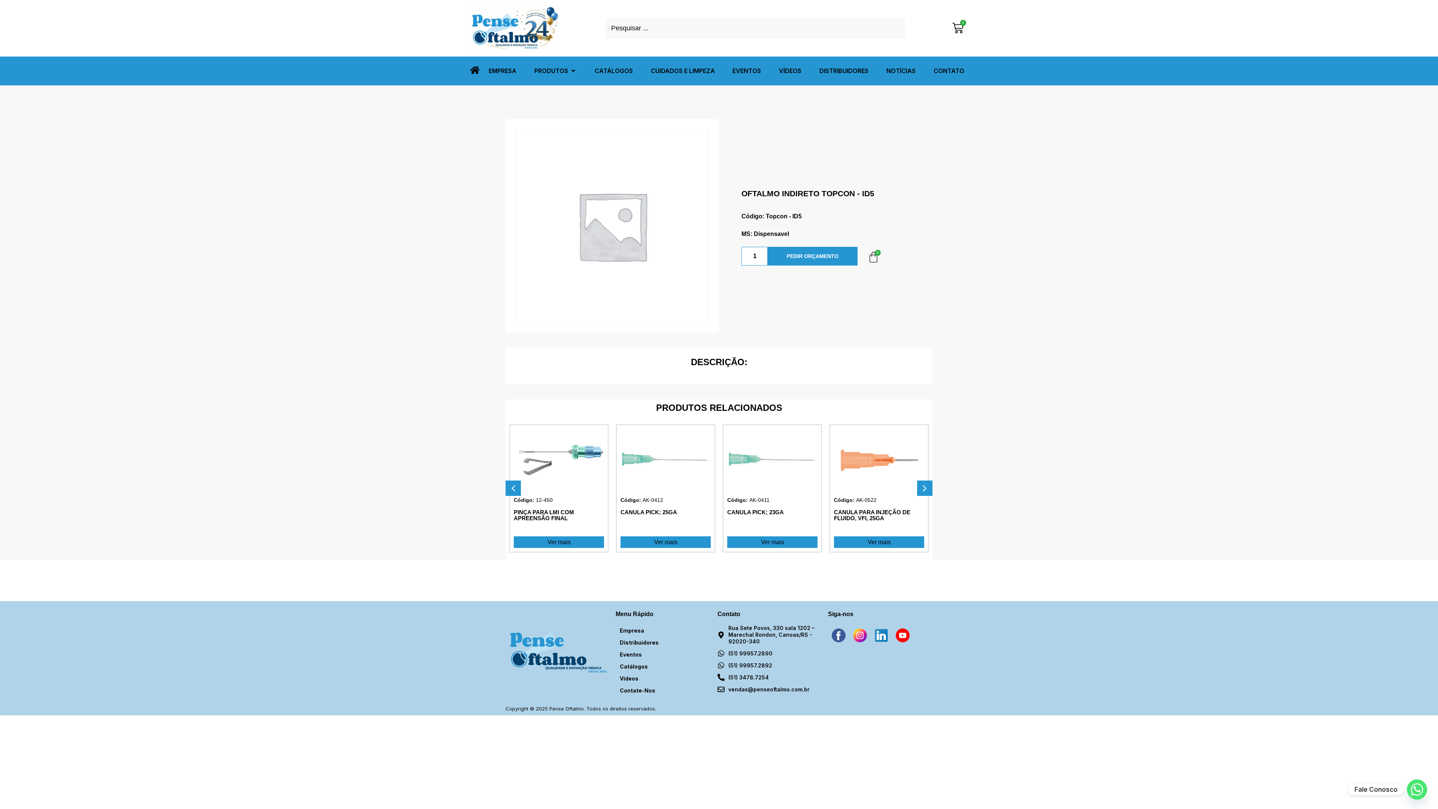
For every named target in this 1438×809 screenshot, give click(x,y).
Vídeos (629, 678)
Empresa (632, 630)
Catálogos (634, 666)
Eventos (631, 654)
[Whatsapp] (1417, 789)
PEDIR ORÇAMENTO (812, 256)
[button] (555, 71)
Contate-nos (637, 690)
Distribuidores (639, 642)
